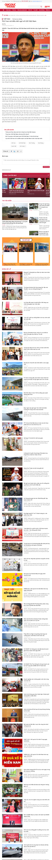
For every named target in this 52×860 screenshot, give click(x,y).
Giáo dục (8, 10)
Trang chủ (3, 10)
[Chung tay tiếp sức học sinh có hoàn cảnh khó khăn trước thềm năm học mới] (12, 353)
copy (21, 151)
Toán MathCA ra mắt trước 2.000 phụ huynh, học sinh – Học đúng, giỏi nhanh (36, 529)
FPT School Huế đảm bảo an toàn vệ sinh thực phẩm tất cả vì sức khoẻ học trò (36, 423)
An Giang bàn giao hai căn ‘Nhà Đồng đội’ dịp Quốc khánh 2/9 (36, 499)
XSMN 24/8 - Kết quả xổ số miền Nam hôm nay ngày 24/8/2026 (36, 755)
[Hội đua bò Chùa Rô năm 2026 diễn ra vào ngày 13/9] (12, 368)
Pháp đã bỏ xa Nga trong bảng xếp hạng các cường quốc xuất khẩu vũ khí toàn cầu (35, 634)
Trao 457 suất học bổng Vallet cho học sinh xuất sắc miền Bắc (37, 318)
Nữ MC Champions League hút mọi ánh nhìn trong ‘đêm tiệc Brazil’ (35, 192)
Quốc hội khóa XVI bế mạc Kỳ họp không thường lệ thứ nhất (37, 710)
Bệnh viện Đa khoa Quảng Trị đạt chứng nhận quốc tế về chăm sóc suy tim (36, 619)
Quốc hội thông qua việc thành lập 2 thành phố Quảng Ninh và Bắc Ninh (36, 695)
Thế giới (3, 224)
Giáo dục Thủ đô (47, 6)
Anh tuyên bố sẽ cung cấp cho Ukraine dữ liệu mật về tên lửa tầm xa (36, 845)
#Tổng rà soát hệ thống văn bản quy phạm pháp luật (31, 15)
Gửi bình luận (46, 166)
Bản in (17, 151)
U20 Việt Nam (22, 143)
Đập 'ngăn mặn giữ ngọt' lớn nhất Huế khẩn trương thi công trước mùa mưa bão (35, 408)
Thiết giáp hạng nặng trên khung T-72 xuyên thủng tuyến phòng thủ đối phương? (14, 222)
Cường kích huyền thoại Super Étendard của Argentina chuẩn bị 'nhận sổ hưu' (36, 454)
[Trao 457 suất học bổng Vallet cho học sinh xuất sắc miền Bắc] (12, 323)
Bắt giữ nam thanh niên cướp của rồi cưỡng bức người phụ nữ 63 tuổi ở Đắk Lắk (36, 484)
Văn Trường (32, 143)
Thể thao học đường (17, 19)
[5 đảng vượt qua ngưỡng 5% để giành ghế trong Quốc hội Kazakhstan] (26, 253)
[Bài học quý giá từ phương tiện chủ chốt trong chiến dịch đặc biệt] (33, 234)
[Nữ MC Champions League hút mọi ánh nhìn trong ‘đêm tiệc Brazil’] (35, 183)
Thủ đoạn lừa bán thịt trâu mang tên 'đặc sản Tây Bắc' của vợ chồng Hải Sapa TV (36, 288)
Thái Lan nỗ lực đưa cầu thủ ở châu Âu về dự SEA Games (20, 132)
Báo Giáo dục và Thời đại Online (10, 5)
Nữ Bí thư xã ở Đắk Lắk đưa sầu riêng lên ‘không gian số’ (36, 785)
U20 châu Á (22, 146)
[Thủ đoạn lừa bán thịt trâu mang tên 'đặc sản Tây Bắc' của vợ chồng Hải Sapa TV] (12, 293)
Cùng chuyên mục (10, 175)
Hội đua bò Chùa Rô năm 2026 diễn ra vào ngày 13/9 (36, 363)
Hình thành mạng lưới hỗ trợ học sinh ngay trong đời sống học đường (37, 770)
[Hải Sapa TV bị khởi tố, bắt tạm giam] (12, 444)
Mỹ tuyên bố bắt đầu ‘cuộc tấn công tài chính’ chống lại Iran (36, 725)
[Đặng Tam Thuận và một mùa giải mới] (17, 183)
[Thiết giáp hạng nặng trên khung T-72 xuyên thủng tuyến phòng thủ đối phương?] (15, 211)
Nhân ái (48, 10)
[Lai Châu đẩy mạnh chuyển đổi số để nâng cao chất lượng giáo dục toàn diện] (12, 308)
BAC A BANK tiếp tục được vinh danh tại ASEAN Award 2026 (36, 815)
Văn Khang (40, 143)
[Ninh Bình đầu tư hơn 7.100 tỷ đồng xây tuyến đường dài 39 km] (12, 399)
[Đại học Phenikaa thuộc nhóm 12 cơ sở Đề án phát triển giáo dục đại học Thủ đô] (12, 338)
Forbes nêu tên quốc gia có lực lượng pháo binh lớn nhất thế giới (44, 220)
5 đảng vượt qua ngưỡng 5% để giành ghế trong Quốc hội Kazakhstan (26, 265)
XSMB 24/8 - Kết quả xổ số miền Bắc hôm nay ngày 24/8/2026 (36, 589)
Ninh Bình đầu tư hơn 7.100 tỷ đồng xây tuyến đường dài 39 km (36, 393)
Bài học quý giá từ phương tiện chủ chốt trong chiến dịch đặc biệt (44, 234)
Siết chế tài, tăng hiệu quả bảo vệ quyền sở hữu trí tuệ (36, 559)
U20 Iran (13, 143)
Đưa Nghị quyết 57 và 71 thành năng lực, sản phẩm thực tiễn (35, 514)
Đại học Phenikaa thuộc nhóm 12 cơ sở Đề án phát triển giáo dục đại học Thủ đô (36, 333)
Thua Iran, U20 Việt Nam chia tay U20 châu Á (17, 134)
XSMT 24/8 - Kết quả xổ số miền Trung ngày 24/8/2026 (35, 740)
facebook (11, 151)
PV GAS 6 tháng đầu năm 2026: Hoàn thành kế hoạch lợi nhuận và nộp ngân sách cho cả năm (36, 378)
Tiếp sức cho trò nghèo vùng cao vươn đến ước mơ (37, 800)
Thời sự (14, 10)
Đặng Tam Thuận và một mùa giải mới (17, 191)
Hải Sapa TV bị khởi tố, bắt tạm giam (33, 438)
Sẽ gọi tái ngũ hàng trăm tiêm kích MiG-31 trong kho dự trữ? (44, 206)
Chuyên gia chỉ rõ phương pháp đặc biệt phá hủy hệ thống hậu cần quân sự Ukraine (37, 544)
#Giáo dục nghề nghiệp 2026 (14, 15)
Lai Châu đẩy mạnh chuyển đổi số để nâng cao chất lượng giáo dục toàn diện (36, 303)
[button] (49, 252)
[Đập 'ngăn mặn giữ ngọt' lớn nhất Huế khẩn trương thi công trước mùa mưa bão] (12, 414)
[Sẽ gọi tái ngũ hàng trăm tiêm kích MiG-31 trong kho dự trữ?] (33, 206)
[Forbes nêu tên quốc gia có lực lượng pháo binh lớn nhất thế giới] (33, 220)
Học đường (41, 10)
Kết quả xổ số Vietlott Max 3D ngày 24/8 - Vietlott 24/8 (35, 574)
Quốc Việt (13, 146)
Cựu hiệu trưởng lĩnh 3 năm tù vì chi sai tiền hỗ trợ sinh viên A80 (41, 265)
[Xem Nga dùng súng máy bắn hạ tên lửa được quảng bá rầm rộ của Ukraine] (10, 253)
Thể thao (6, 19)
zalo (14, 151)
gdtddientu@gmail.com (37, 1)
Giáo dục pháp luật (22, 10)
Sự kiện (6, 15)
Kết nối (30, 10)
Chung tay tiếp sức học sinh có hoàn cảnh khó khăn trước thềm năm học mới (36, 348)
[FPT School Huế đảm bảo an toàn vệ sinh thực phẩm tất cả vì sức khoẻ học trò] (12, 429)
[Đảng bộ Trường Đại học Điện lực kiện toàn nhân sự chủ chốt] (12, 278)
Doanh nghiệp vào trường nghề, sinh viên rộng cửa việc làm (36, 680)
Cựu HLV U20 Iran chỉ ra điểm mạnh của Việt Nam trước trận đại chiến (23, 138)
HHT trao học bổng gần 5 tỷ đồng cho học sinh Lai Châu (36, 830)
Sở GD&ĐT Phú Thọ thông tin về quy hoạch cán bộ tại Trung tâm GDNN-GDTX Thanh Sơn (36, 664)
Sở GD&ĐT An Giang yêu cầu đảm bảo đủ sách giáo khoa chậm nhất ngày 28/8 (36, 649)
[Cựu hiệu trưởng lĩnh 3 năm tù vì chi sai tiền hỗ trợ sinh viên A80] (42, 253)
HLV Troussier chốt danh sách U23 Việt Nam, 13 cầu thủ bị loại (21, 136)
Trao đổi (35, 10)
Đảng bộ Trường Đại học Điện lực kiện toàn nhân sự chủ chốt (37, 273)
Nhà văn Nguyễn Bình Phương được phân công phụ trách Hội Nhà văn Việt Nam (36, 604)
